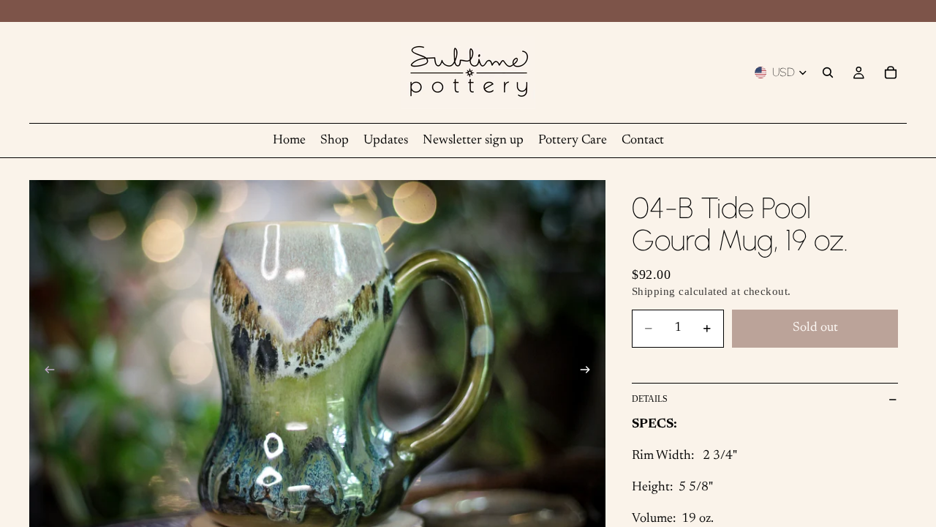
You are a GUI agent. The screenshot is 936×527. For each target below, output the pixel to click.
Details (650, 399)
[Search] (828, 72)
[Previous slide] (45, 372)
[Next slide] (589, 372)
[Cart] (891, 72)
